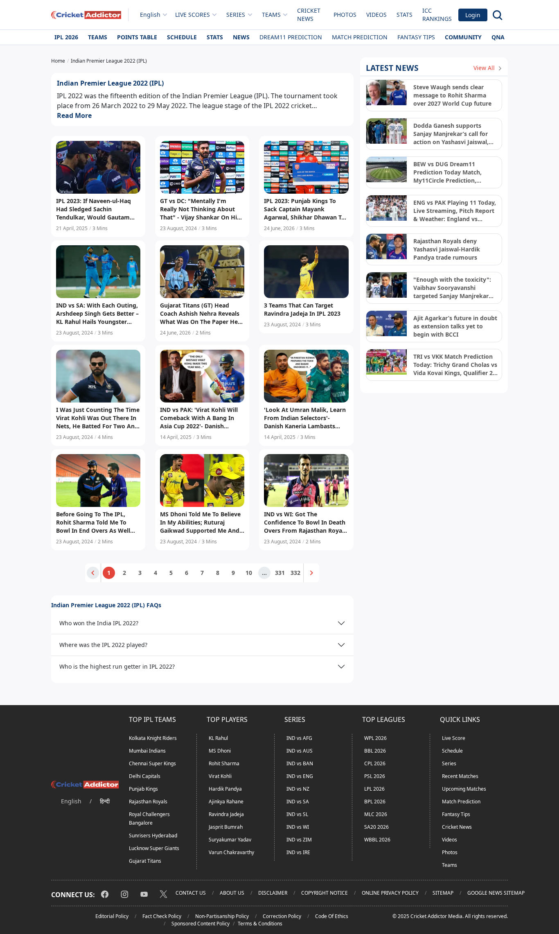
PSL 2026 (374, 776)
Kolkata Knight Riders (153, 738)
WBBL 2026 (377, 839)
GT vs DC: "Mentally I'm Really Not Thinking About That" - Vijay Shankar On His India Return (200, 209)
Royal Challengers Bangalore (149, 818)
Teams (97, 37)
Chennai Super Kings (152, 763)
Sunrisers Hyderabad (153, 835)
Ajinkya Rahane (226, 801)
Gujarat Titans (145, 860)
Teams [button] (271, 14)
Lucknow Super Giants (154, 848)
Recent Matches (460, 776)
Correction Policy (282, 916)
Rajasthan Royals (148, 801)
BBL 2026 (375, 750)
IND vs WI (297, 826)
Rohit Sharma (224, 763)
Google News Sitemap (496, 892)
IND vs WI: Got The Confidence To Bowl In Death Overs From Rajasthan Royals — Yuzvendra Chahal (305, 522)
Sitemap (443, 892)
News (241, 37)
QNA (498, 37)
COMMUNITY (463, 37)
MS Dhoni (220, 750)
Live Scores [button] (192, 14)
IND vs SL (297, 814)
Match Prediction (360, 37)
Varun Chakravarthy (231, 852)
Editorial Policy (111, 916)
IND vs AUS (299, 750)
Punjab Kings (143, 788)
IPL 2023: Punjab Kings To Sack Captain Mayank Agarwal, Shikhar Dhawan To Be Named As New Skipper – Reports (304, 209)
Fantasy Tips (416, 37)
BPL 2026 (374, 801)
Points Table (137, 37)
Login (472, 15)
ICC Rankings (437, 15)
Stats (404, 14)
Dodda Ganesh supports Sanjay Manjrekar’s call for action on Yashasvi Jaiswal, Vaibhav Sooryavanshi (451, 134)
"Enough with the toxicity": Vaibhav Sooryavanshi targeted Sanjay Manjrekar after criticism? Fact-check (452, 288)
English (150, 14)
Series (449, 763)
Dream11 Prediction (290, 37)
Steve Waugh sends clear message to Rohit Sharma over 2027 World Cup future (452, 95)
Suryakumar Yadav (230, 839)
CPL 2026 (374, 763)
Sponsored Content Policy (200, 923)
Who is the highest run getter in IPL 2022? (117, 666)
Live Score (453, 738)
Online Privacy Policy (390, 892)
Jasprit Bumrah (226, 826)
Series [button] (235, 14)
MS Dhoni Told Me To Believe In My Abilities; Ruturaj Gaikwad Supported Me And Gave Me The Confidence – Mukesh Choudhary (200, 522)
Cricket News (308, 15)
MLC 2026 (375, 814)
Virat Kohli (220, 776)
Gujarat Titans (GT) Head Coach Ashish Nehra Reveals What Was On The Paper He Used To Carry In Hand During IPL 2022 (202, 313)
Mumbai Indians (147, 750)
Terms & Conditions (260, 923)
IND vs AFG (299, 738)
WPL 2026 (375, 738)
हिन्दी (105, 801)
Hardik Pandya (225, 788)
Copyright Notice (324, 892)
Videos (376, 14)
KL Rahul (218, 738)
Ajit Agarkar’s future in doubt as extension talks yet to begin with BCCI (455, 326)
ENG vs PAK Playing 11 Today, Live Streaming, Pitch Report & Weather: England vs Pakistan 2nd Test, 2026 (454, 211)
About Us (232, 892)
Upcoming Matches (464, 788)
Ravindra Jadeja (226, 814)
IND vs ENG (299, 776)
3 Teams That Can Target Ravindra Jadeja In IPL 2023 (302, 309)
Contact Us (191, 892)
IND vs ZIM (299, 839)
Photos (345, 14)
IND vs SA (297, 801)
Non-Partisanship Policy (222, 916)
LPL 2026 (374, 788)
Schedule (182, 37)
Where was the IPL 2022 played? (103, 645)
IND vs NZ (297, 788)
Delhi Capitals (144, 776)
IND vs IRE (298, 852)
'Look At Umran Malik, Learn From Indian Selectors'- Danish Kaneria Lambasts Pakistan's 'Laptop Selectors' (305, 418)
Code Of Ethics (331, 916)
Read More (74, 115)
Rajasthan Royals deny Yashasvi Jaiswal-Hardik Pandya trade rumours (446, 249)
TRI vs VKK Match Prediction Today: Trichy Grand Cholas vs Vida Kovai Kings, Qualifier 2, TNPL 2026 (455, 365)
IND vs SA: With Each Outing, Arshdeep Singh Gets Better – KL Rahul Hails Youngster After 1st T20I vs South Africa (97, 313)
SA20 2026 (376, 826)
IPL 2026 (66, 37)
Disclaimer (272, 892)
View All (484, 68)
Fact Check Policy (161, 916)
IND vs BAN (299, 763)
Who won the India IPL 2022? (98, 623)
